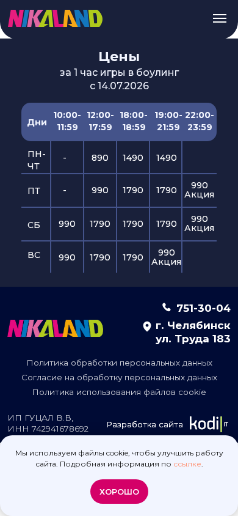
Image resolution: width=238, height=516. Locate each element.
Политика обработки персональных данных (119, 362)
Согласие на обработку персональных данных (119, 377)
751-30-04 (203, 307)
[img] (55, 328)
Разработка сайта (144, 424)
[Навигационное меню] (219, 18)
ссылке (187, 463)
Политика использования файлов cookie (119, 392)
